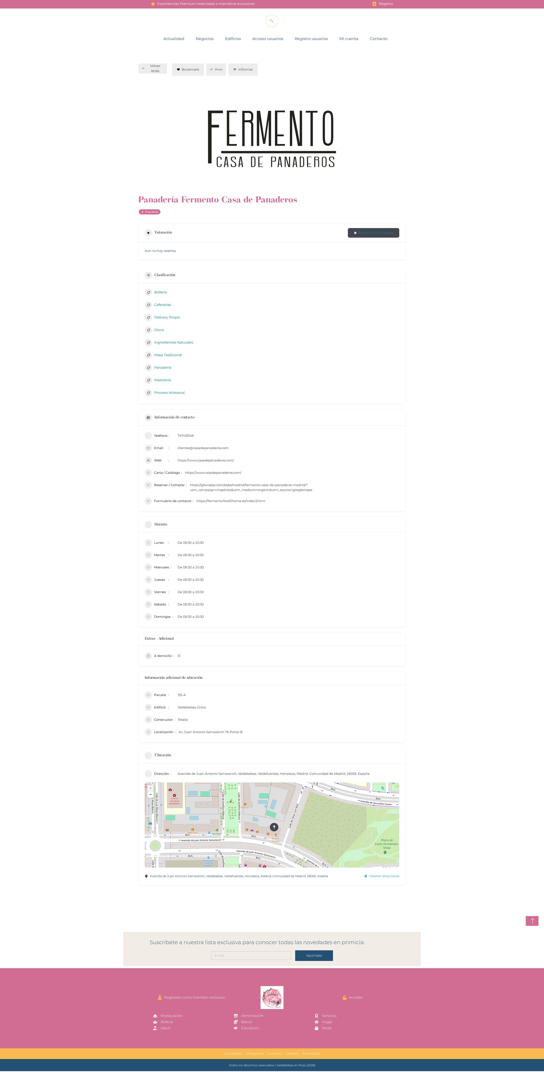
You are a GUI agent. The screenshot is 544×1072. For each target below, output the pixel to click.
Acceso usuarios (267, 38)
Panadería (162, 367)
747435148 (186, 436)
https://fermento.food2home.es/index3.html (231, 501)
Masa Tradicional (168, 355)
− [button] (150, 794)
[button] (204, 138)
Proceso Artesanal (169, 393)
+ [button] (150, 788)
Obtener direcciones (384, 876)
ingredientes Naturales (173, 342)
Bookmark (190, 69)
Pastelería (162, 380)
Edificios (233, 38)
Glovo (159, 330)
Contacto (378, 38)
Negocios (205, 38)
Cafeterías (162, 305)
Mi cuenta (348, 38)
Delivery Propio (167, 317)
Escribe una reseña (376, 233)
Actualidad (173, 38)
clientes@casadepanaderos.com (203, 448)
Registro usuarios (311, 38)
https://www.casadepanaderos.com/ (206, 460)
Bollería (160, 292)
